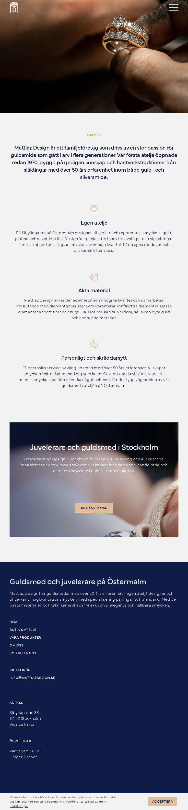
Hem (13, 621)
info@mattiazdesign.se (32, 677)
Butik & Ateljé (23, 629)
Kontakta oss (23, 652)
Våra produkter (25, 637)
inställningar (19, 806)
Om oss (16, 645)
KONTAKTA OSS (94, 507)
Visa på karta (22, 724)
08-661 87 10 (20, 669)
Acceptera (162, 801)
